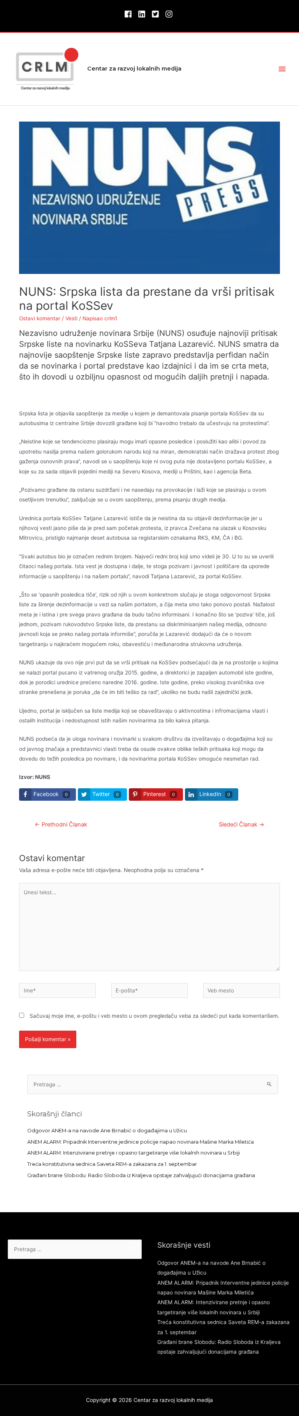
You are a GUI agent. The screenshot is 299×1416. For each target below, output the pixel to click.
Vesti (71, 318)
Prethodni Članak (61, 824)
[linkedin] (144, 14)
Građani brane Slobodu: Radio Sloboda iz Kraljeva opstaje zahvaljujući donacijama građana (141, 1175)
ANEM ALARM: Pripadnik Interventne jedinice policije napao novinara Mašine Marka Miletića (140, 1142)
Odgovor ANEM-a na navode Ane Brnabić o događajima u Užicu (107, 1131)
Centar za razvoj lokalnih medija (134, 68)
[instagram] (170, 14)
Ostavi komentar (39, 318)
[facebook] (130, 14)
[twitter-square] (157, 14)
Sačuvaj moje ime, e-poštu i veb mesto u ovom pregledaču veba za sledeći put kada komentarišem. (155, 1016)
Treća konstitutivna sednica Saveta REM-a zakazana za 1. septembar (112, 1164)
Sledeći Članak (241, 824)
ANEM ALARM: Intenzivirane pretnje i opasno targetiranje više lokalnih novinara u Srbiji (133, 1153)
